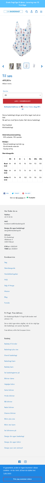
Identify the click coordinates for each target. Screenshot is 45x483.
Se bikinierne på (10, 430)
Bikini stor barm (9, 425)
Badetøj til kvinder (10, 344)
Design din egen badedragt (14, 436)
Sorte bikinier (9, 390)
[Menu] (41, 11)
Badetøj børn (8, 367)
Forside (7, 303)
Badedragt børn (9, 361)
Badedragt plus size (11, 349)
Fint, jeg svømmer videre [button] (22, 479)
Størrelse (5, 91)
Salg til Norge (9, 285)
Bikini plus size (9, 419)
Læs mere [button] (7, 473)
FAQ (6, 280)
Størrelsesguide (9, 268)
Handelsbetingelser (11, 274)
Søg (5, 262)
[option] (11, 66)
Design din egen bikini (12, 442)
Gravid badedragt (10, 355)
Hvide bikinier (9, 396)
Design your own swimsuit (13, 448)
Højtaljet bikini (9, 384)
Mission (7, 291)
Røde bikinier (9, 407)
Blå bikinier (8, 401)
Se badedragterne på (11, 372)
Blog (5, 297)
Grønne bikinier (10, 413)
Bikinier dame (9, 378)
